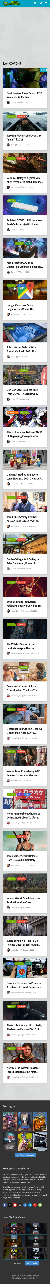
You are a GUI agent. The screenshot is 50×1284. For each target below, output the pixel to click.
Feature (10, 328)
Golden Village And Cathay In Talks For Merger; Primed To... (23, 561)
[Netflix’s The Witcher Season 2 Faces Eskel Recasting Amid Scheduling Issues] (25, 1053)
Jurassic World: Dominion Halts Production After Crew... (23, 900)
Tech (9, 74)
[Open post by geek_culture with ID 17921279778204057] (40, 1141)
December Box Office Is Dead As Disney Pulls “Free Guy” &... (24, 731)
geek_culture (9, 1114)
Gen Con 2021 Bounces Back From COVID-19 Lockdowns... (22, 392)
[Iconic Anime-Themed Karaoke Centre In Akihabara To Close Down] (25, 799)
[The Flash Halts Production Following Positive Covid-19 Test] (25, 587)
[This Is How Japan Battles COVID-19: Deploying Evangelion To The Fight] (25, 417)
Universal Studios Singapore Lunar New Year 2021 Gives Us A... (25, 476)
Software (21, 286)
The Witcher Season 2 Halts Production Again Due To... (21, 646)
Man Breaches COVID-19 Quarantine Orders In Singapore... (25, 264)
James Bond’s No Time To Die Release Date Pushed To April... (23, 942)
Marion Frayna (15, 696)
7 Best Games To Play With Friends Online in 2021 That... (22, 349)
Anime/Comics (12, 413)
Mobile (28, 243)
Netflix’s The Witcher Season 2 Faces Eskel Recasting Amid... (23, 1070)
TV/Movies (21, 116)
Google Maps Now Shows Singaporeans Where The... (21, 307)
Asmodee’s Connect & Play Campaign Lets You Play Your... (23, 688)
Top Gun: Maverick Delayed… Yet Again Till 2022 (24, 137)
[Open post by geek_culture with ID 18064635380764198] (25, 1121)
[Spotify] (40, 1205)
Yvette (12, 399)
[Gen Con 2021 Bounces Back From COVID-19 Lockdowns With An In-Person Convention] (25, 375)
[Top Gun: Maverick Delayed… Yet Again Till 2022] (25, 121)
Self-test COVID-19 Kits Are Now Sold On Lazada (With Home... (25, 222)
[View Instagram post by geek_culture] (15, 1129)
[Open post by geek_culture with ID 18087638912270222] (10, 1141)
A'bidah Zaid (14, 314)
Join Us (35, 1278)
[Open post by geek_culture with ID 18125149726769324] (40, 1121)
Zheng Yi (13, 230)
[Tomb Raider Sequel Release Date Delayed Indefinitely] (25, 841)
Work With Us (27, 1278)
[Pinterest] (35, 1205)
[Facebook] (5, 1205)
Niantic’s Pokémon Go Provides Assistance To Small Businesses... (24, 985)
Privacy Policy (16, 1278)
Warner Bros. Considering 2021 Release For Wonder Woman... (23, 773)
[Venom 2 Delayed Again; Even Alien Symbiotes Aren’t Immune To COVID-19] (25, 163)
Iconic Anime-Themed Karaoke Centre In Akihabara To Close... (23, 815)
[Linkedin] (25, 1205)
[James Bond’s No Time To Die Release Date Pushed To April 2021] (25, 926)
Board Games (12, 370)
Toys (19, 794)
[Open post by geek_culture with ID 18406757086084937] (10, 1121)
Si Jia (12, 569)
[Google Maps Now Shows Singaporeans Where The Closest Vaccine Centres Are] (25, 290)
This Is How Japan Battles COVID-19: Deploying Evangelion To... (25, 434)
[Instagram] (10, 1205)
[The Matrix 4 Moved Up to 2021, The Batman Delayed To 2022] (25, 1010)
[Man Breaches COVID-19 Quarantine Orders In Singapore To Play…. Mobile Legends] (25, 248)
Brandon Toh (15, 187)
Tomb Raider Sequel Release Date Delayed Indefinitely (22, 858)
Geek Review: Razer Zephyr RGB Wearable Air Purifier (24, 95)
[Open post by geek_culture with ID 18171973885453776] (25, 1141)
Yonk (12, 102)
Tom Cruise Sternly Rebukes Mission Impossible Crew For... (23, 519)
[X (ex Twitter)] (20, 1205)
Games (10, 243)
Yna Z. (12, 357)
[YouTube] (15, 1205)
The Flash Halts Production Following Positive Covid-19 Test (24, 603)
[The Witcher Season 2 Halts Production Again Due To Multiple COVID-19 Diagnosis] (25, 629)
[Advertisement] (25, 35)
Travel (19, 455)
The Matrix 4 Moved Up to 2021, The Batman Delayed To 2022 (24, 1027)
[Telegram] (30, 1205)
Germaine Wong (16, 653)
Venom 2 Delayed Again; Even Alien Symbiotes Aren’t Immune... (25, 180)
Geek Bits (11, 116)
